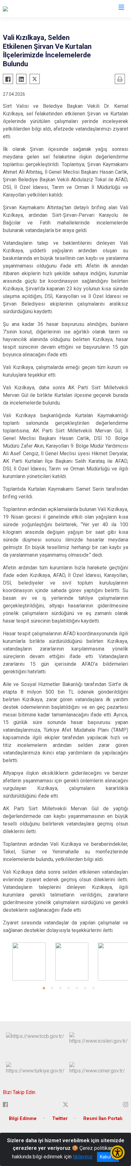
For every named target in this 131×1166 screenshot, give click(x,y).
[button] (44, 988)
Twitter (60, 1118)
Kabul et (108, 1156)
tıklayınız (83, 1157)
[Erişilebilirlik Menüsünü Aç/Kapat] (117, 1152)
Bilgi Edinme (23, 1118)
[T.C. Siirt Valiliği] (20, 8)
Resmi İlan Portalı (102, 1118)
